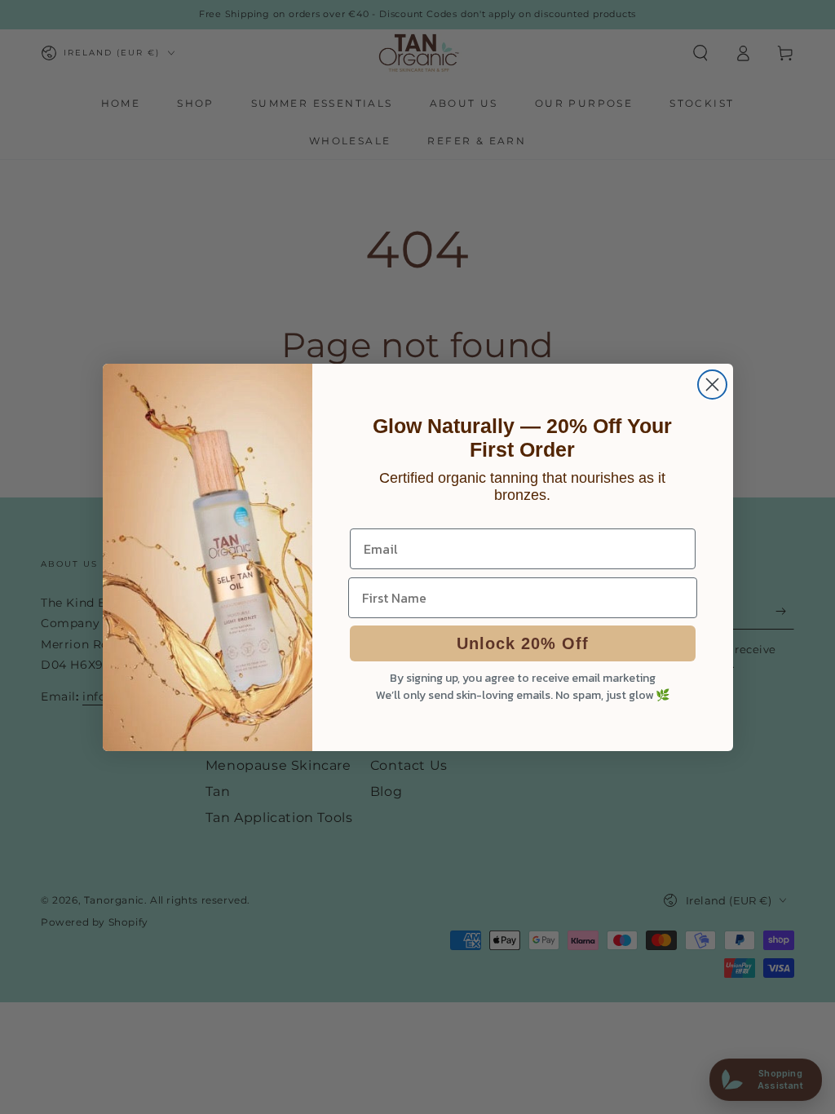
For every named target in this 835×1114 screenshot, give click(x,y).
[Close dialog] (712, 384)
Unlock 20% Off (523, 643)
